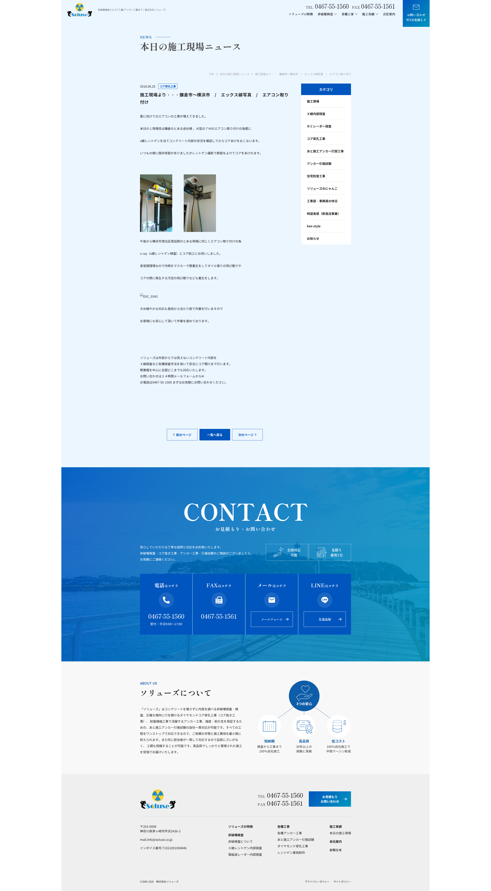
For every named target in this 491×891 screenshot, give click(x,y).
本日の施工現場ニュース (234, 74)
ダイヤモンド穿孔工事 (292, 846)
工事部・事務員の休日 (322, 201)
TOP (211, 74)
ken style (313, 226)
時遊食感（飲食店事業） (324, 213)
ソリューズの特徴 (300, 14)
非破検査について (240, 841)
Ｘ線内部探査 (316, 113)
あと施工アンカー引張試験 (295, 839)
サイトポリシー (342, 881)
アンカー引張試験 (319, 163)
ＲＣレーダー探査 (319, 126)
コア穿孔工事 (316, 138)
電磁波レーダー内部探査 (245, 854)
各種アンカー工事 (289, 833)
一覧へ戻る (214, 434)
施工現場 (313, 101)
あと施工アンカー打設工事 (325, 151)
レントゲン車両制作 (291, 852)
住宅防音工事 (316, 176)
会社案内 (389, 14)
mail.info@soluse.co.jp (156, 839)
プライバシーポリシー (317, 881)
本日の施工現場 (340, 833)
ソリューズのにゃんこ (322, 188)
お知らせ (313, 238)
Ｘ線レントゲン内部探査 (245, 848)
